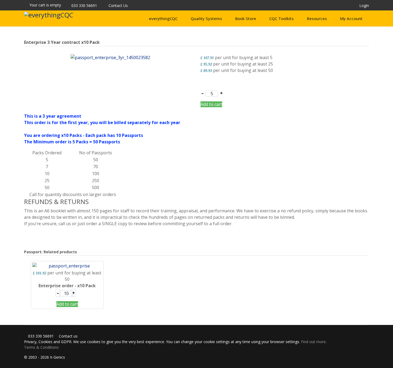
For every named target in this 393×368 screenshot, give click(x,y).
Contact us (68, 336)
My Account (351, 18)
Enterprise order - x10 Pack (67, 286)
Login (364, 5)
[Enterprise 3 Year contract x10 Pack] (110, 57)
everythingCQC (163, 18)
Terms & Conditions (41, 347)
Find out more (313, 341)
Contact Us (118, 5)
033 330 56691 (84, 5)
